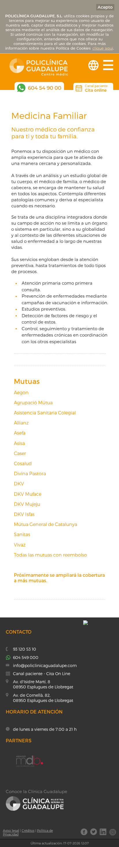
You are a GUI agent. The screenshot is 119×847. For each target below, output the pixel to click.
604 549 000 (25, 657)
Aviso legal (11, 830)
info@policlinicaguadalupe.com (45, 665)
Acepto (105, 7)
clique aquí (102, 48)
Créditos (28, 830)
